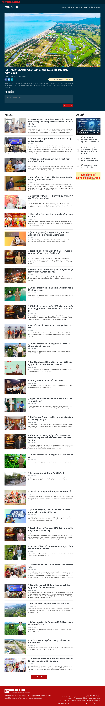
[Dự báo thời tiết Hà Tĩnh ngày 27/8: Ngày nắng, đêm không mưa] (15, 294)
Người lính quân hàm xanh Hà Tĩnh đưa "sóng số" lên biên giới (49, 400)
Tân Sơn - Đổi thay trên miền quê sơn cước (49, 604)
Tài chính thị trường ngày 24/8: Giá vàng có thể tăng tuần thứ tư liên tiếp (50, 529)
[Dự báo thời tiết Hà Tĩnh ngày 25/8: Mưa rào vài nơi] (15, 461)
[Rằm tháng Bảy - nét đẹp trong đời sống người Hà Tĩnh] (15, 220)
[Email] (12, 79)
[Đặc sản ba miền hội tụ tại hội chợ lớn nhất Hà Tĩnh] (15, 571)
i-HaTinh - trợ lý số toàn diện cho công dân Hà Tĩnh (90, 131)
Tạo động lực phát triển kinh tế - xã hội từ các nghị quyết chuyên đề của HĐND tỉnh (49, 363)
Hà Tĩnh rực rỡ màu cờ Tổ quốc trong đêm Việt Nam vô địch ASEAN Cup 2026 (50, 270)
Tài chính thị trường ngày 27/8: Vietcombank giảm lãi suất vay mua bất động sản (49, 252)
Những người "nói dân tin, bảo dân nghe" (89, 166)
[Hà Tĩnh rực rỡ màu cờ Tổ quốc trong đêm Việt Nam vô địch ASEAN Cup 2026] (15, 275)
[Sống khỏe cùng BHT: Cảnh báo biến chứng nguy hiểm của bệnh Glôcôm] (15, 591)
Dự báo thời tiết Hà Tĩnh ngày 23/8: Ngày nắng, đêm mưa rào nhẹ (50, 623)
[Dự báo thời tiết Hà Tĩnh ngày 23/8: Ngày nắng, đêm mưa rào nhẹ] (15, 628)
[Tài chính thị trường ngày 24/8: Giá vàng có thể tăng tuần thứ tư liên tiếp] (15, 534)
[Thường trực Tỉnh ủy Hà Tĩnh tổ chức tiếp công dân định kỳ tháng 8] (15, 423)
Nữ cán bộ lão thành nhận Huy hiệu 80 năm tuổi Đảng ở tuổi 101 (48, 160)
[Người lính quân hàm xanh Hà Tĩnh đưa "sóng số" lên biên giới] (15, 405)
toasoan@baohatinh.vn (94, 702)
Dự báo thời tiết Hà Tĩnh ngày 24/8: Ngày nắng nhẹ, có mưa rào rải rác (50, 547)
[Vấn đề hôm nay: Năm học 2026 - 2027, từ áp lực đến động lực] (15, 144)
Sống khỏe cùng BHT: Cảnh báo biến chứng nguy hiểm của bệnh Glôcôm (48, 586)
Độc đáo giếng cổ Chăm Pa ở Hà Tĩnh (47, 473)
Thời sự (64, 7)
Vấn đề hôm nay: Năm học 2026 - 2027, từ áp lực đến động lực (49, 139)
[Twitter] (9, 79)
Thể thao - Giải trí (81, 7)
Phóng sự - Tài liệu (94, 7)
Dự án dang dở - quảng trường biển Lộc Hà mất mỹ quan (48, 641)
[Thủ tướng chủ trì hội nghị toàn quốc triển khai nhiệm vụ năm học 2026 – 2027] (15, 183)
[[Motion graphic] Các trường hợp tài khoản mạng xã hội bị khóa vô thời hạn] (15, 516)
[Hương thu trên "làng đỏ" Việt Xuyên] (15, 386)
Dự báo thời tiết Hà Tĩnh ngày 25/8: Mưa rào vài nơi (50, 456)
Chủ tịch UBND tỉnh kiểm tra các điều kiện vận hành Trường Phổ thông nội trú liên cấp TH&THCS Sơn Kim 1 (50, 121)
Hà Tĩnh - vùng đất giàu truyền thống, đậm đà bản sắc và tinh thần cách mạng (89, 150)
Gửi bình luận (68, 105)
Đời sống (71, 7)
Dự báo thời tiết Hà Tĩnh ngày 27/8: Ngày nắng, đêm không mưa (50, 289)
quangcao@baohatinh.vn (84, 703)
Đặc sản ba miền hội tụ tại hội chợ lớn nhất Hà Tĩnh (50, 566)
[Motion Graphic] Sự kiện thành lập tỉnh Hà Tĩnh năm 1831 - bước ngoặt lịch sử (90, 140)
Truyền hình (12, 7)
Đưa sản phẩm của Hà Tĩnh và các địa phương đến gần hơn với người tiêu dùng (50, 660)
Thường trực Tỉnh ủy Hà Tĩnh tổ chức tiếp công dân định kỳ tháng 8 (50, 418)
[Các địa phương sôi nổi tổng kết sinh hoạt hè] (15, 497)
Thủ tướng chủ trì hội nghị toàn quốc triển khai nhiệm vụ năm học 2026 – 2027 (50, 178)
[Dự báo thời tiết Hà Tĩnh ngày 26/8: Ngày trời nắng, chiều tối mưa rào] (15, 350)
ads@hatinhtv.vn (96, 703)
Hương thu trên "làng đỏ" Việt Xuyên (46, 380)
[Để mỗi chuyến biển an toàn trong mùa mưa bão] (15, 331)
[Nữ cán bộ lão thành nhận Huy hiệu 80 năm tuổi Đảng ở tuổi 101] (15, 165)
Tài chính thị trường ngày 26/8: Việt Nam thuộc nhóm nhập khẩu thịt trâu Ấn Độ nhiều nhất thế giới (50, 308)
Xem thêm (39, 677)
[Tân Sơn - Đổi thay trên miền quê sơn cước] (15, 610)
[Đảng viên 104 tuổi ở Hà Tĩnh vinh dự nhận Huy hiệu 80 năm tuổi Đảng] (15, 202)
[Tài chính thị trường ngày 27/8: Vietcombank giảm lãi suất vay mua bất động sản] (15, 257)
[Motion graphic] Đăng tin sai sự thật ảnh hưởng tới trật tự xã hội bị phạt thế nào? (48, 234)
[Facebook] (6, 79)
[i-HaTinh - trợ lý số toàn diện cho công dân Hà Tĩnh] (88, 126)
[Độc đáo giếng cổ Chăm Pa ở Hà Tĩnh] (15, 479)
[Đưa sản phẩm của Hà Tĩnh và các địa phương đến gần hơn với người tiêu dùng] (15, 665)
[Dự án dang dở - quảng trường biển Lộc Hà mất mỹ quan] (15, 646)
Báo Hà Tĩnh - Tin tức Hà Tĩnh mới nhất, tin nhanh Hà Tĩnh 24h (11, 2)
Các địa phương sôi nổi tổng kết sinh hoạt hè (50, 491)
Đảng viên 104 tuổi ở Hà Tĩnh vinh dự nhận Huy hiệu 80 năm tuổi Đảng (50, 197)
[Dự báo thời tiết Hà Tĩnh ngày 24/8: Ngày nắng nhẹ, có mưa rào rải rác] (15, 552)
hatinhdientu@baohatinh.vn (93, 700)
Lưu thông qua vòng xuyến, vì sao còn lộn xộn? (89, 159)
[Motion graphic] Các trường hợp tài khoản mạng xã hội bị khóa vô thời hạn (48, 511)
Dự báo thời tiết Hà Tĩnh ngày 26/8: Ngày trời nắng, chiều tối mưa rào (49, 345)
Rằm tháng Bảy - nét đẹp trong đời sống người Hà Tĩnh (50, 215)
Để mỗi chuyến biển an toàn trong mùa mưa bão (49, 326)
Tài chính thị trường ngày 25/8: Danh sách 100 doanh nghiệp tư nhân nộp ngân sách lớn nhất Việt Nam (49, 437)
